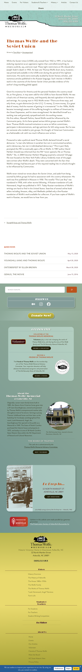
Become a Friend (41, 376)
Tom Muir (16, 52)
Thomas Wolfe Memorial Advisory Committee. (41, 447)
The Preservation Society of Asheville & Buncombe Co (49, 524)
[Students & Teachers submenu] (47, 2)
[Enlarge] (72, 404)
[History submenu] (57, 2)
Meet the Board (41, 452)
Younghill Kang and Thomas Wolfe (19, 222)
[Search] (72, 290)
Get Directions (53, 497)
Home (6, 2)
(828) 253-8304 (41, 561)
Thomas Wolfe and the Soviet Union (25, 253)
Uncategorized (27, 52)
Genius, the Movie (14, 274)
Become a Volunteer (41, 348)
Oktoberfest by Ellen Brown (20, 267)
